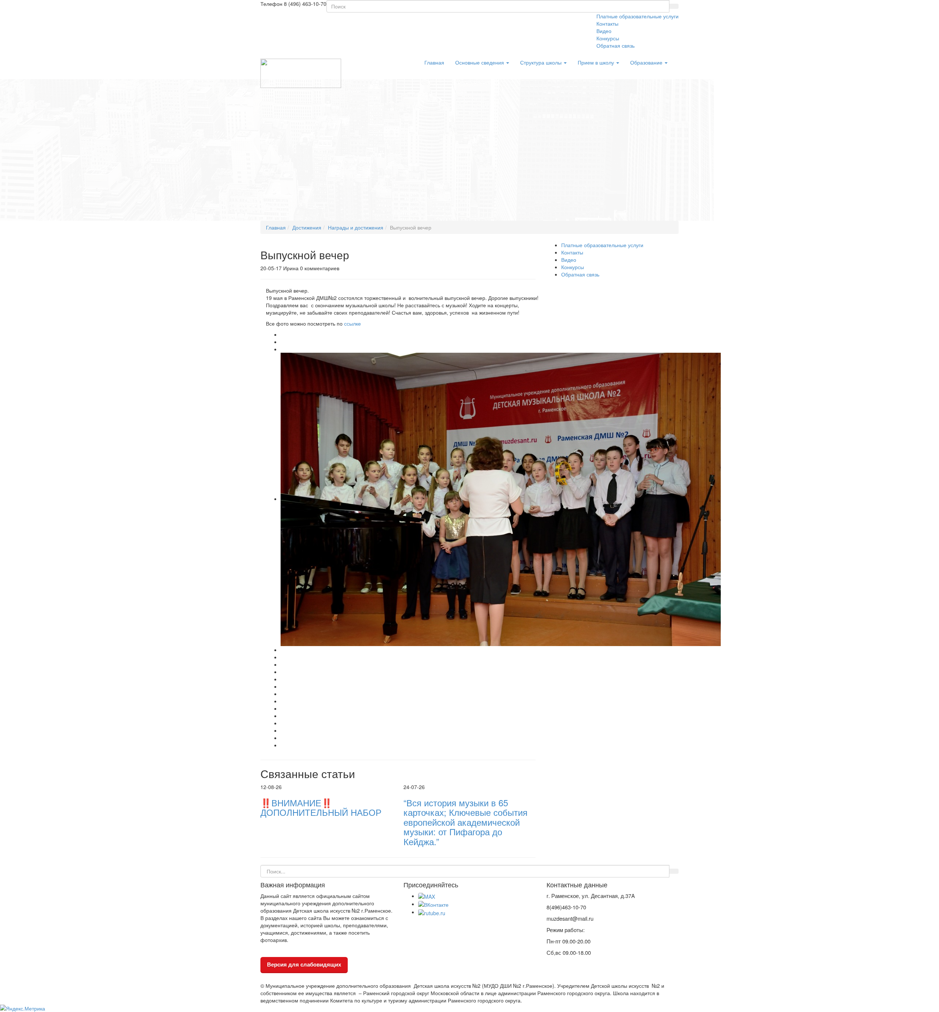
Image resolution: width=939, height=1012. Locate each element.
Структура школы (541, 62)
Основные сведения (480, 62)
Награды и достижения (355, 227)
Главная (434, 62)
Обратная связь (615, 45)
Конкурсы (607, 38)
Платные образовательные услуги (637, 16)
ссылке (352, 323)
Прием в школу (596, 62)
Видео (603, 30)
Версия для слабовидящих (304, 964)
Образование (647, 62)
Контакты (607, 23)
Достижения (306, 227)
